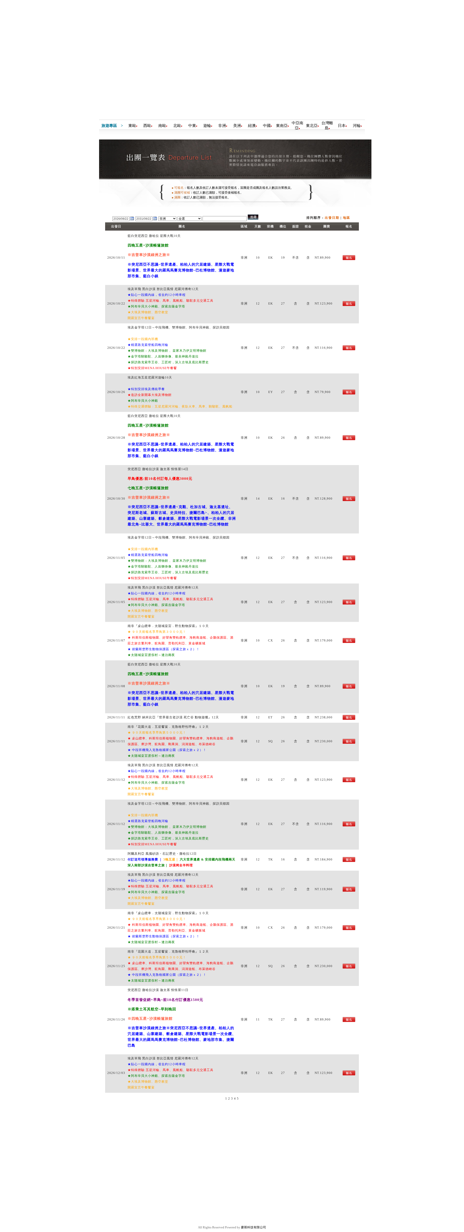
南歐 (162, 126)
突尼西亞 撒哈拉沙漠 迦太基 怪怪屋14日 (158, 469)
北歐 (177, 126)
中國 (267, 126)
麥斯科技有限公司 (253, 1227)
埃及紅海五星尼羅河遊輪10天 (150, 377)
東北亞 (312, 126)
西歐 (147, 126)
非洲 (222, 126)
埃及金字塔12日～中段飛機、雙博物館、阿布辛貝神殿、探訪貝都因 (179, 327)
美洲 (237, 126)
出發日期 (332, 217)
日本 (342, 126)
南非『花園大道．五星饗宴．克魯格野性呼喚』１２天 (168, 727)
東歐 (132, 126)
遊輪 (207, 126)
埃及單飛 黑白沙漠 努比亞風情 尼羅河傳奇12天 (163, 289)
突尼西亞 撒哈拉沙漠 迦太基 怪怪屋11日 (158, 990)
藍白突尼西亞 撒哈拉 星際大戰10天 (154, 236)
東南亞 (282, 126)
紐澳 (252, 126)
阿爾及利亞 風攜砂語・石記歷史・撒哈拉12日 (162, 853)
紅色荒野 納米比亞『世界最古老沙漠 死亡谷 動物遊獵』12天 (173, 717)
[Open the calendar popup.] (132, 220)
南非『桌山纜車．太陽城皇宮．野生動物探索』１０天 (168, 626)
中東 (192, 126)
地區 (346, 217)
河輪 (357, 126)
